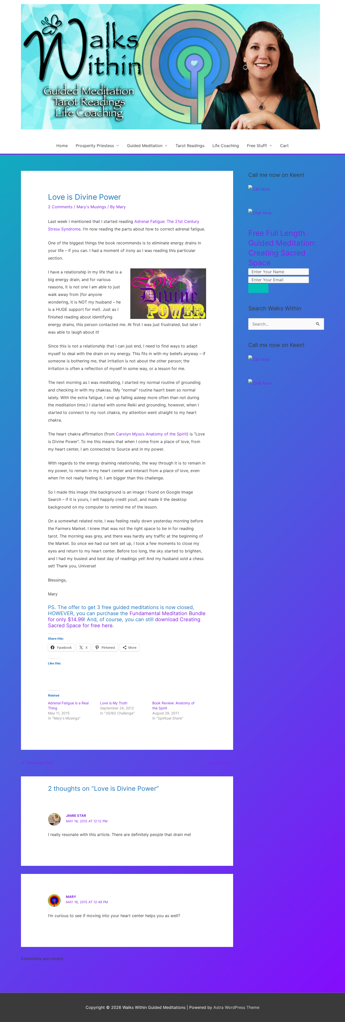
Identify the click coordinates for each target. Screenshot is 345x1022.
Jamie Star (76, 816)
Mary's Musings (91, 206)
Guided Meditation (144, 145)
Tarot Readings (190, 145)
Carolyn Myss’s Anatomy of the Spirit (151, 433)
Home (62, 145)
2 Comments (60, 206)
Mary (71, 897)
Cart (284, 145)
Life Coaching (225, 145)
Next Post (221, 762)
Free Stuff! (257, 145)
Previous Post (37, 762)
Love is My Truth (113, 703)
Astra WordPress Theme (236, 1007)
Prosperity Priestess (95, 145)
